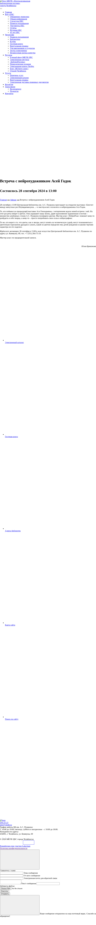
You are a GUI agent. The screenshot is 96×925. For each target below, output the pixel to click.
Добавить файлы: (7, 886)
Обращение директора (19, 17)
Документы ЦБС (17, 26)
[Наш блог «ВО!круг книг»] (10, 837)
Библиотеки (15, 39)
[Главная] (3, 820)
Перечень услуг (16, 75)
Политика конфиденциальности (13, 848)
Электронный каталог (19, 78)
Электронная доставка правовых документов (29, 82)
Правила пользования (19, 23)
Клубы (13, 41)
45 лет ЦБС (15, 32)
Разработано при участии (15, 846)
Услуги (8, 73)
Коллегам (9, 84)
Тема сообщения (31, 873)
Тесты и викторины (18, 50)
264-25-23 (4, 823)
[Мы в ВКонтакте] (1, 837)
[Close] (20, 860)
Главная (8, 12)
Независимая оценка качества (22, 53)
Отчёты (13, 28)
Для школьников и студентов (22, 48)
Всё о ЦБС (9, 14)
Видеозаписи (15, 89)
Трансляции (10, 87)
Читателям (9, 35)
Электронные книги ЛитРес (22, 66)
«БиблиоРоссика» (17, 62)
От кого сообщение (32, 876)
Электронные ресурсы (19, 60)
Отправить (5, 894)
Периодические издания (20, 64)
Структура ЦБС (17, 21)
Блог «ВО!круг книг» (19, 69)
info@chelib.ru (6, 825)
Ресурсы (8, 55)
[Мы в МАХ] (7, 837)
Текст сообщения (28, 883)
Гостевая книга (16, 44)
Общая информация (18, 19)
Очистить (4, 891)
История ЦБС (16, 30)
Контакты (9, 93)
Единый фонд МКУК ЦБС (21, 57)
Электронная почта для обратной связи (40, 878)
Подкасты (14, 91)
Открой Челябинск (18, 71)
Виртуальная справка (19, 46)
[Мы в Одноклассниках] (4, 837)
